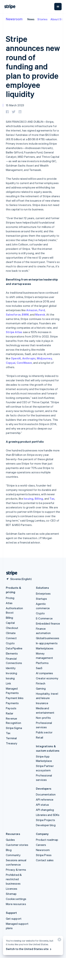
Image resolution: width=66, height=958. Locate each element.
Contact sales (45, 860)
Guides (10, 839)
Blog (9, 850)
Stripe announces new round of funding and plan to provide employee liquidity (33, 66)
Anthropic (29, 358)
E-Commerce (44, 618)
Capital (10, 623)
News (31, 19)
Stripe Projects (45, 820)
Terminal (11, 738)
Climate (11, 633)
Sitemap (11, 894)
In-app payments (47, 643)
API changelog (45, 810)
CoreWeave (24, 363)
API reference (45, 799)
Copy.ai (10, 363)
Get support (13, 918)
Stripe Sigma (14, 728)
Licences (11, 888)
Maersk (40, 314)
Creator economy (47, 678)
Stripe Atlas (14, 332)
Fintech (40, 683)
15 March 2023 (15, 105)
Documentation (46, 794)
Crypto (10, 643)
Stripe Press (44, 855)
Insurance (42, 703)
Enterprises (43, 593)
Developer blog (46, 825)
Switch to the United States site (27, 949)
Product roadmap (47, 839)
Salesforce (13, 314)
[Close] (59, 940)
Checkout (12, 628)
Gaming (41, 688)
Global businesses (47, 638)
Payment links (15, 698)
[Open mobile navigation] (58, 6)
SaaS (39, 668)
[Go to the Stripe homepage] (10, 573)
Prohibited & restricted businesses (14, 879)
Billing (39, 498)
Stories (42, 19)
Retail (39, 737)
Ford (42, 310)
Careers (41, 845)
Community (13, 855)
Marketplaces (44, 648)
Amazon (31, 310)
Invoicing (11, 673)
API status (42, 804)
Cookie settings (16, 899)
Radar (9, 713)
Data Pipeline (14, 648)
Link (8, 683)
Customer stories (17, 845)
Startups (41, 598)
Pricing (10, 598)
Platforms (42, 663)
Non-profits (43, 718)
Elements (12, 653)
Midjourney (44, 358)
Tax (52, 498)
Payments (12, 703)
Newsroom (14, 19)
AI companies (44, 673)
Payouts (11, 708)
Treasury (11, 743)
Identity (11, 668)
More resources (16, 904)
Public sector (44, 732)
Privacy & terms (16, 869)
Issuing (28, 498)
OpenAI (16, 358)
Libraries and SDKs (48, 815)
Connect (11, 638)
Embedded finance (48, 623)
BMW (25, 314)
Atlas (9, 603)
